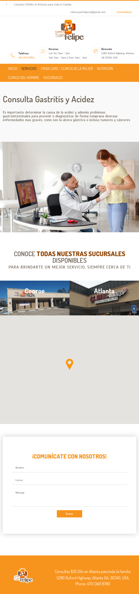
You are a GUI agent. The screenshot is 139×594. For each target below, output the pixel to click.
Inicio (12, 68)
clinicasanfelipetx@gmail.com (88, 12)
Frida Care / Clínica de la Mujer (67, 68)
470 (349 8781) (26, 57)
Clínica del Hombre (23, 77)
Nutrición (105, 68)
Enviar (69, 513)
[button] (69, 364)
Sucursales (53, 77)
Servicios (29, 68)
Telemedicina (124, 12)
